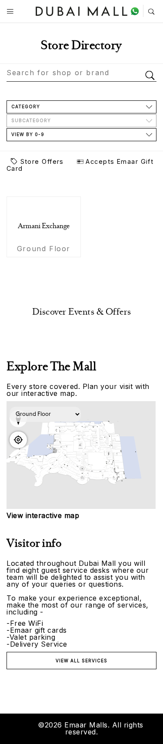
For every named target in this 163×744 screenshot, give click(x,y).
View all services (81, 660)
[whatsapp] (136, 11)
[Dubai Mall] (81, 10)
